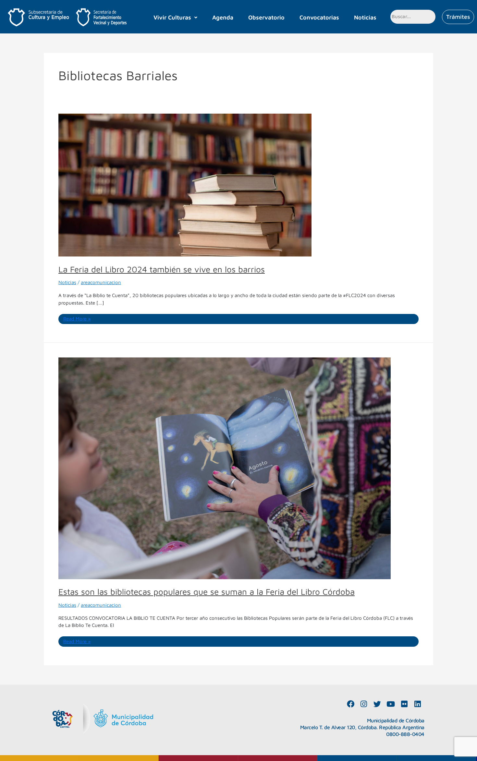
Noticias (365, 17)
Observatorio (266, 17)
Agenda (222, 17)
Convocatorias (319, 17)
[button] (175, 17)
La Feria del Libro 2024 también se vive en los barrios (161, 269)
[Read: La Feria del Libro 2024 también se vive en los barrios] (185, 184)
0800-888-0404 (405, 734)
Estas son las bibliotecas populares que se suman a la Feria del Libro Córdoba (206, 591)
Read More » (77, 318)
